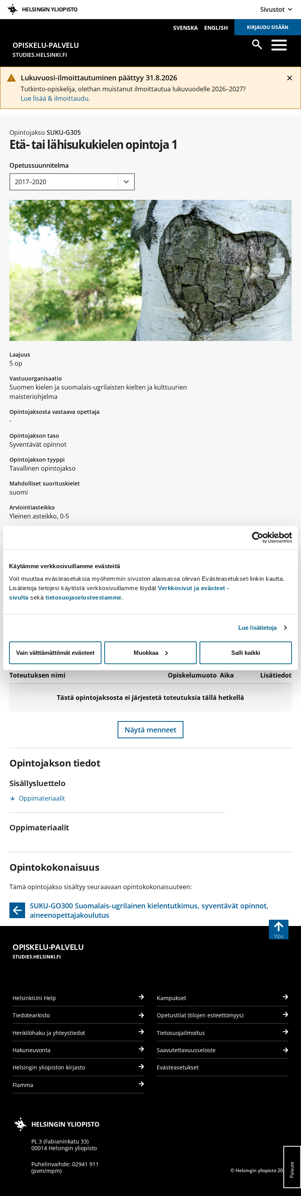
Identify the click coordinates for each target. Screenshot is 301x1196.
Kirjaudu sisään (267, 27)
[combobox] (72, 181)
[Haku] (257, 44)
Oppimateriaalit (42, 798)
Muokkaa (146, 652)
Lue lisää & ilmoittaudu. (55, 98)
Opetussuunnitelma (39, 165)
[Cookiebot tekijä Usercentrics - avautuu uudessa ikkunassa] (257, 538)
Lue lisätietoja (257, 627)
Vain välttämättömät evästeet (55, 652)
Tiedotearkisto (31, 1015)
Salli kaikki (245, 652)
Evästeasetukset (178, 1067)
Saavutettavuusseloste (186, 1050)
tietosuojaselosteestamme (83, 597)
